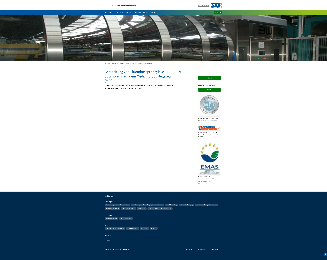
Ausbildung (144, 228)
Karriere (107, 225)
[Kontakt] (325, 254)
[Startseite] (210, 5)
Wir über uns (109, 196)
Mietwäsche (141, 208)
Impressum (189, 249)
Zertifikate (108, 215)
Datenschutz (201, 249)
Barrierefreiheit (213, 249)
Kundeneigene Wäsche (112, 208)
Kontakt (108, 235)
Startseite (114, 63)
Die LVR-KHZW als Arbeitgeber (115, 228)
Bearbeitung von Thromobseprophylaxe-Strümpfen (148, 205)
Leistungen (121, 63)
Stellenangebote (132, 228)
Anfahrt (107, 241)
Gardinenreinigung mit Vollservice (207, 205)
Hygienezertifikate (111, 218)
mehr (199, 123)
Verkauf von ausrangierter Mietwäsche (160, 208)
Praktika (153, 228)
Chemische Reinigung (186, 205)
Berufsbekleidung (171, 205)
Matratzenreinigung (129, 208)
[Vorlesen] (180, 72)
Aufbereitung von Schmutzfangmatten (117, 205)
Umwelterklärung (126, 218)
